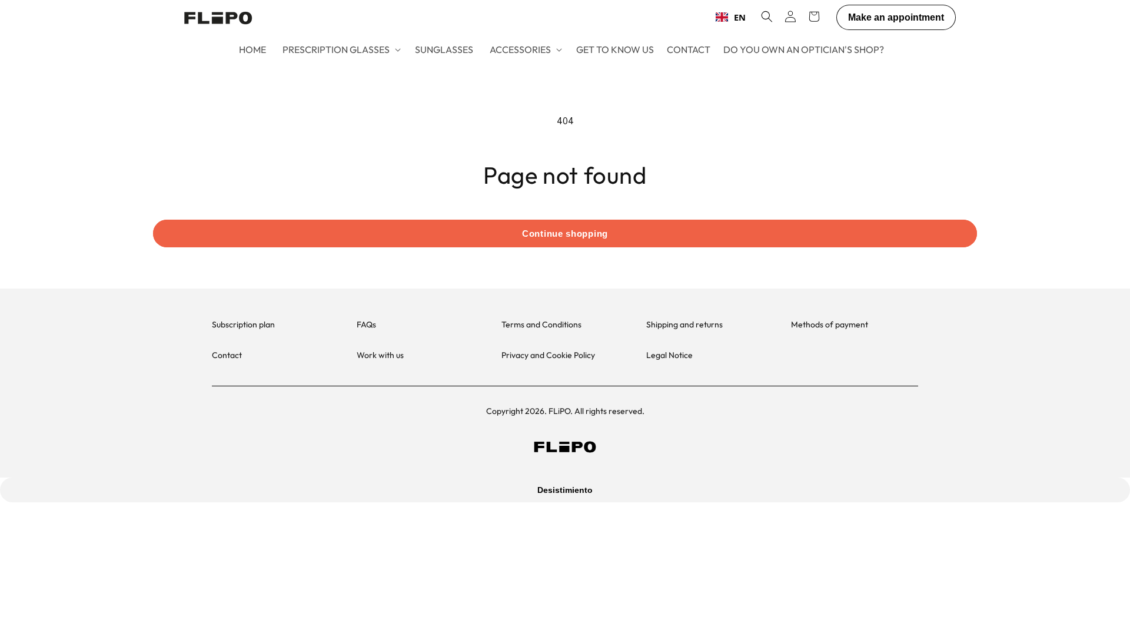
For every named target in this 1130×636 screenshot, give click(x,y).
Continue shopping (565, 233)
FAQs (366, 324)
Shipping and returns (684, 324)
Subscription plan (243, 324)
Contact (227, 355)
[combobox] (730, 17)
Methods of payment (829, 324)
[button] (340, 50)
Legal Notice (669, 355)
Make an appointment (896, 17)
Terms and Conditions (541, 324)
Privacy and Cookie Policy (548, 355)
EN (740, 17)
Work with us (380, 355)
